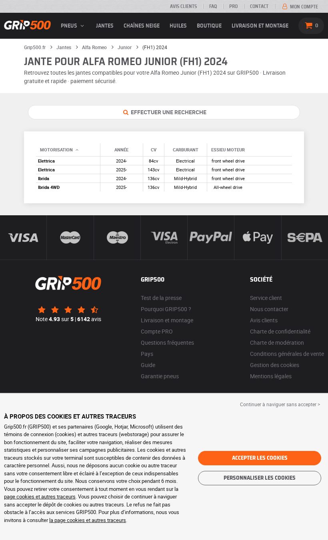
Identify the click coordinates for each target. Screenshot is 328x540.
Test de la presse (161, 298)
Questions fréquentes (167, 342)
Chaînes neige (142, 26)
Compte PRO (157, 331)
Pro (233, 6)
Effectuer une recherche (168, 112)
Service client (266, 298)
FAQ (213, 6)
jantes (105, 26)
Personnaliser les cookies (260, 478)
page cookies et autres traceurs (40, 496)
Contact (259, 6)
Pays (147, 353)
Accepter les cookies (260, 458)
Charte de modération (277, 342)
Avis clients (183, 6)
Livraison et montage (260, 26)
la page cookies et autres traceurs (87, 520)
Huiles (178, 26)
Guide (148, 365)
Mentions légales (271, 376)
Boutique (209, 26)
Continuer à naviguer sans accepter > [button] (280, 404)
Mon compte (303, 6)
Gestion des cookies (274, 365)
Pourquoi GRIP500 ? (166, 309)
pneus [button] (69, 26)
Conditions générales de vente (287, 353)
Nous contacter (269, 309)
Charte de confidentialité (280, 331)
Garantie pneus (160, 376)
